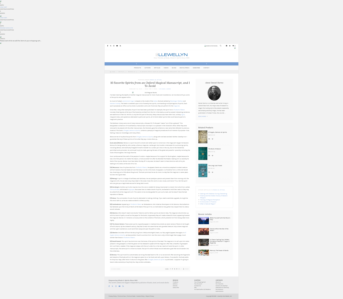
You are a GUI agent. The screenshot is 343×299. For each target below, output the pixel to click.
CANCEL (2, 38)
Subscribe (176, 287)
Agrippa (131, 189)
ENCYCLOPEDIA (184, 67)
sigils (183, 114)
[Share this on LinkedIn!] (176, 269)
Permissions (219, 289)
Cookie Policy (140, 296)
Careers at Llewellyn (222, 285)
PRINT (187, 269)
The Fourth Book (114, 189)
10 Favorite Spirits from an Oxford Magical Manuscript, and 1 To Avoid (164, 71)
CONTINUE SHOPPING (7, 9)
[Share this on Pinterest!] (174, 269)
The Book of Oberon (179, 110)
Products (175, 282)
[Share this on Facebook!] (170, 269)
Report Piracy (150, 296)
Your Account (198, 284)
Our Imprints (219, 284)
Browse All (132, 71)
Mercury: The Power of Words (219, 250)
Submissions (219, 291)
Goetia (155, 101)
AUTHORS (148, 67)
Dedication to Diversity (222, 287)
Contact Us (197, 285)
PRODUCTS (137, 67)
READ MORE (202, 116)
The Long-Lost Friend (215, 165)
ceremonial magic (128, 101)
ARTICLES (157, 67)
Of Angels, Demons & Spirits (131, 130)
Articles (121, 71)
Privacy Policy (113, 296)
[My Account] (226, 46)
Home (113, 71)
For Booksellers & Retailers (202, 289)
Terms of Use (122, 296)
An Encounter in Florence (208, 202)
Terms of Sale (131, 296)
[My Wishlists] (229, 46)
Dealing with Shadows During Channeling (213, 194)
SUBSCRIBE (196, 67)
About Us (218, 282)
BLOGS (174, 67)
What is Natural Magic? (207, 204)
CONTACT (206, 67)
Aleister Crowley (115, 103)
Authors (175, 284)
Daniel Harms (166, 89)
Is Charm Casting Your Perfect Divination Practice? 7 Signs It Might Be (219, 241)
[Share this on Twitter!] (172, 269)
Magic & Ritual (219, 190)
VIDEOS (166, 67)
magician (177, 106)
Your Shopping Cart (200, 282)
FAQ (195, 287)
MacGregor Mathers (176, 101)
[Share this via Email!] (179, 269)
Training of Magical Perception (210, 200)
